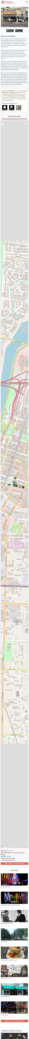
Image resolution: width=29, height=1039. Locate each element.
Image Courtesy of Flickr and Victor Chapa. (8, 889)
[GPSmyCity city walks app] (8, 2)
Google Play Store (21, 96)
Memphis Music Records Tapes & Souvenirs (10, 905)
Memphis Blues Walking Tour (8, 860)
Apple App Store (11, 96)
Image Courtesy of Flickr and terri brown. (8, 907)
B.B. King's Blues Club (5, 887)
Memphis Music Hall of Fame (7, 923)
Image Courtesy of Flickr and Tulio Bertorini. (8, 86)
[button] (14, 484)
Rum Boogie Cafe (4, 1015)
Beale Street (3, 978)
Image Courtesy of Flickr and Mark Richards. (8, 962)
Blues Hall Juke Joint (5, 997)
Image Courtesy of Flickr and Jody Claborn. (8, 980)
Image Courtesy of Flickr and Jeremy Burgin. (8, 998)
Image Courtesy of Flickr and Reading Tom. (8, 944)
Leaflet (15, 847)
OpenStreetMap (20, 847)
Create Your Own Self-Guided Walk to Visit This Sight (14, 119)
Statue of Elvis (4, 942)
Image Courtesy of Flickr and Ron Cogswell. (8, 1017)
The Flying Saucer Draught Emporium (9, 960)
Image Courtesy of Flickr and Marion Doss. (8, 925)
